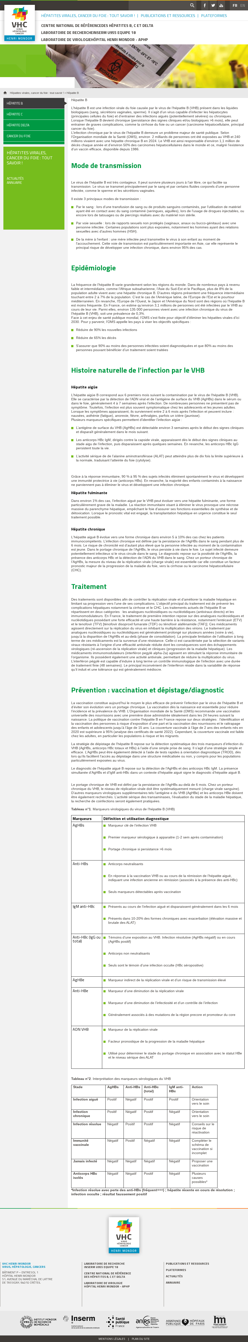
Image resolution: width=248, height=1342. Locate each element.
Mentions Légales (112, 1338)
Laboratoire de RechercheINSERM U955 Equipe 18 (88, 32)
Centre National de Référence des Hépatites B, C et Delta (107, 1275)
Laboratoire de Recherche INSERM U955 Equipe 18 (104, 1265)
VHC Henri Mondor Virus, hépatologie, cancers (23, 1265)
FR (235, 5)
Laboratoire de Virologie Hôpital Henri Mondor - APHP (107, 1284)
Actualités (15, 178)
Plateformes (214, 15)
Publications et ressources (168, 15)
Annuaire (14, 182)
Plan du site (141, 1338)
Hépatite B (15, 103)
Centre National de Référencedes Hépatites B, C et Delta (97, 25)
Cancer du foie (19, 135)
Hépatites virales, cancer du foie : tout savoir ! (88, 15)
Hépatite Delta (18, 125)
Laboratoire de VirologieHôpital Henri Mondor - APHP (94, 39)
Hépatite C (15, 114)
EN (242, 5)
